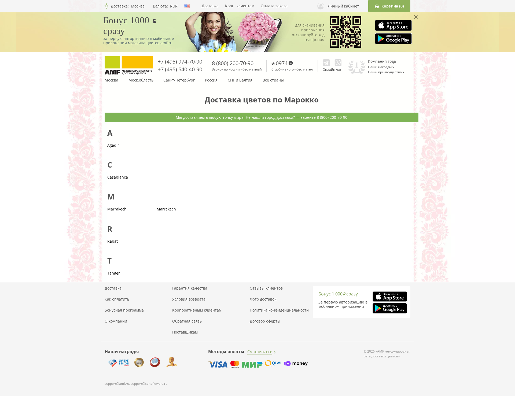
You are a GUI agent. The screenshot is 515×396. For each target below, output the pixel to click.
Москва (138, 6)
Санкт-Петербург (179, 80)
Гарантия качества (189, 288)
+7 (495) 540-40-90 (180, 69)
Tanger (113, 273)
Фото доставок (263, 299)
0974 (282, 63)
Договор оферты (265, 321)
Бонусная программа (124, 310)
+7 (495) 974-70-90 (180, 61)
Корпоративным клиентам (197, 310)
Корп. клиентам (239, 6)
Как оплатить (117, 299)
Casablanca (117, 177)
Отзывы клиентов (266, 288)
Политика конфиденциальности (279, 310)
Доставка (210, 6)
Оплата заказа (274, 6)
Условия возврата (188, 299)
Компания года (382, 61)
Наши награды (380, 67)
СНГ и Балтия (240, 80)
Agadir (113, 145)
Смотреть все (259, 351)
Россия (211, 80)
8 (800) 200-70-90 (232, 63)
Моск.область (140, 80)
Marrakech (117, 209)
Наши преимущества (385, 72)
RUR (174, 6)
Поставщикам (185, 332)
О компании (116, 321)
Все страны (273, 80)
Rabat (112, 241)
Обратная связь (187, 321)
